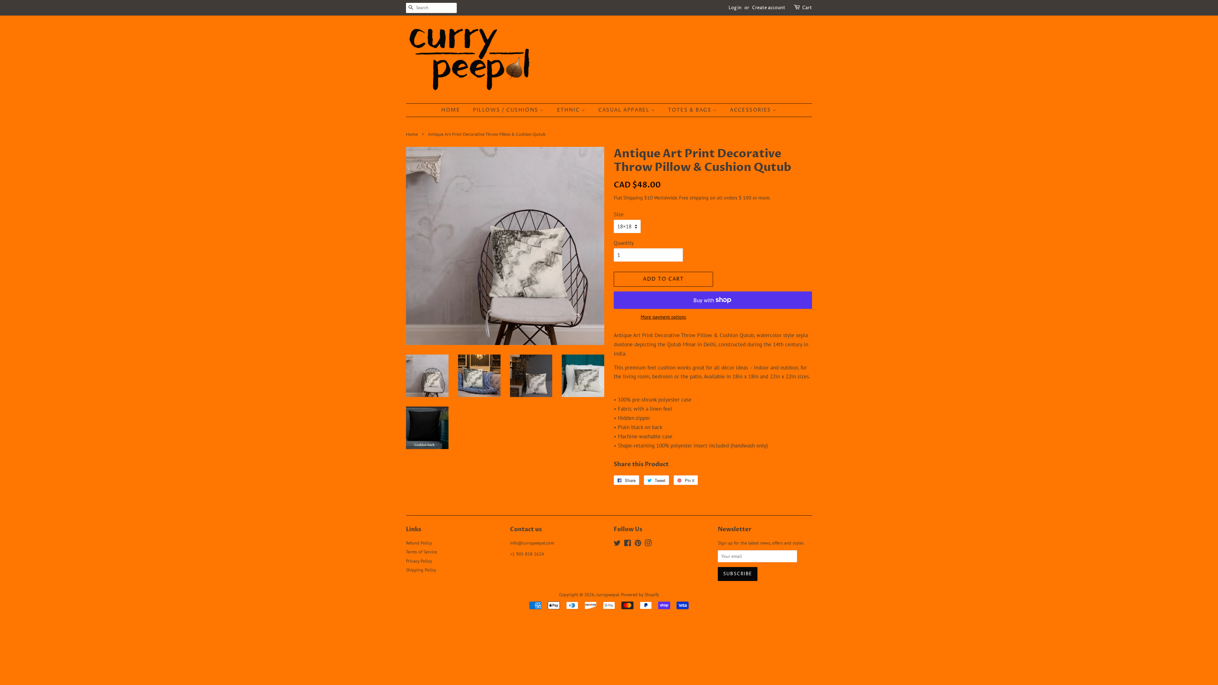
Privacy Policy (419, 561)
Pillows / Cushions (506, 110)
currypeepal (607, 594)
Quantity (624, 242)
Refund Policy (419, 543)
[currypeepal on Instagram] (648, 544)
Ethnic (569, 110)
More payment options (663, 317)
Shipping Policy (421, 570)
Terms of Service (421, 552)
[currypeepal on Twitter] (617, 544)
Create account (768, 8)
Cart (807, 8)
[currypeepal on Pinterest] (637, 544)
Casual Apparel (624, 110)
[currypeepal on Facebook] (627, 544)
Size (619, 214)
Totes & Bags (690, 110)
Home (450, 110)
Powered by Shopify (640, 594)
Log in (735, 8)
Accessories (751, 110)
